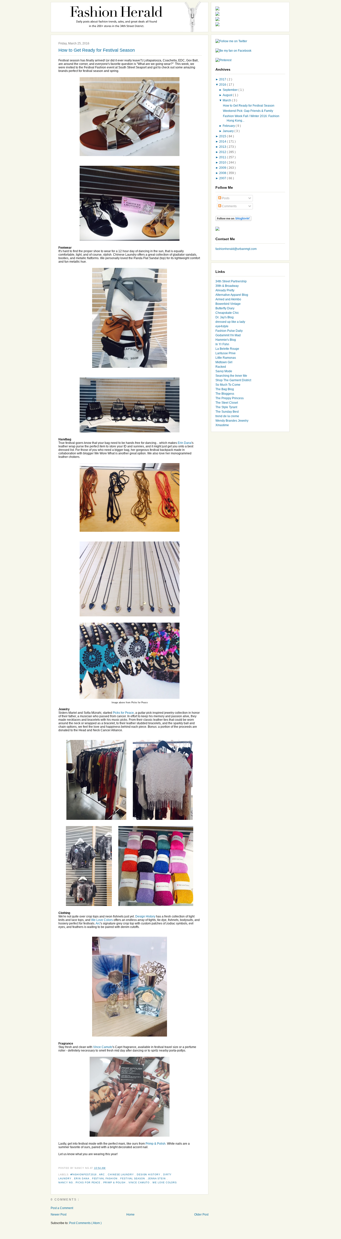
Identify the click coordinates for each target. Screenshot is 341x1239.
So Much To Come (227, 384)
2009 (223, 168)
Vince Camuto (102, 1047)
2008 (223, 173)
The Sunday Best (227, 411)
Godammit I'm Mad (228, 335)
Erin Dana (184, 443)
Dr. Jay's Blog (224, 317)
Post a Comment (62, 1208)
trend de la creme (227, 416)
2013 (223, 147)
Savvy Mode (223, 371)
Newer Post (58, 1214)
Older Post (201, 1214)
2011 (223, 157)
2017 (223, 79)
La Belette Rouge (227, 349)
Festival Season (133, 1178)
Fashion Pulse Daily (229, 331)
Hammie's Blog (225, 340)
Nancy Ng (66, 1182)
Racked (220, 366)
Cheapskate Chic (227, 313)
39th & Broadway (227, 286)
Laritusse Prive (225, 353)
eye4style (221, 326)
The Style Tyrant (226, 407)
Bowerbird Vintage (228, 304)
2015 (223, 136)
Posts (225, 198)
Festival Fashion (105, 1178)
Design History (145, 916)
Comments (229, 206)
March (227, 100)
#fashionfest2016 (84, 1174)
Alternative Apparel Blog (231, 295)
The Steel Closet (226, 402)
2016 (223, 84)
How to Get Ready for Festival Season (96, 50)
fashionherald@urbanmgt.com (236, 249)
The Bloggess (224, 393)
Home (130, 1214)
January (228, 131)
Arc (98, 923)
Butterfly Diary (224, 308)
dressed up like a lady (230, 322)
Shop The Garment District (233, 380)
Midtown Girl (223, 362)
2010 (223, 162)
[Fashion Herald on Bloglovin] (233, 220)
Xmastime (222, 425)
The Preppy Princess (229, 398)
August (228, 95)
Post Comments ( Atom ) (85, 1223)
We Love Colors (102, 920)
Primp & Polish (156, 1143)
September (230, 90)
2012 (223, 152)
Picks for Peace (123, 712)
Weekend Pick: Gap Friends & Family (248, 111)
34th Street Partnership (231, 281)
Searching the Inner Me (231, 375)
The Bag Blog (224, 389)
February (229, 126)
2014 (223, 141)
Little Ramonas (225, 357)
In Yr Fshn (222, 344)
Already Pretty (224, 290)
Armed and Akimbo (228, 299)
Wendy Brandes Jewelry (231, 420)
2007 (223, 178)
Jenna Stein (157, 1178)
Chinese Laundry (121, 1174)
